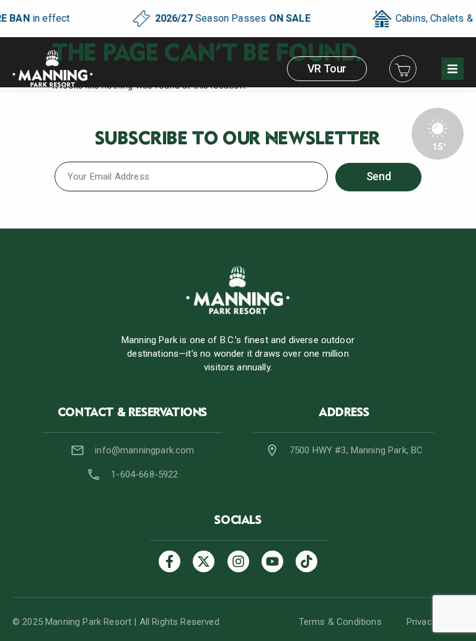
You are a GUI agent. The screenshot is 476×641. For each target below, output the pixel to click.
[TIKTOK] (306, 561)
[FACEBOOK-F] (169, 561)
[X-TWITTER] (203, 561)
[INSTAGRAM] (238, 561)
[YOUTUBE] (272, 561)
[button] (452, 69)
